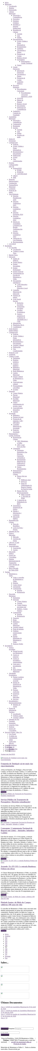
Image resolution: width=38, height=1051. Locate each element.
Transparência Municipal (13, 186)
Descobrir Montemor (12, 595)
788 (6, 949)
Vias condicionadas (17, 160)
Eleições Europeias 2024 (18, 213)
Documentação (18, 39)
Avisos (15, 157)
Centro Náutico (18, 393)
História (11, 8)
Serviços (15, 699)
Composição (17, 124)
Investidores (9, 646)
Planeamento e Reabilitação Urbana (17, 472)
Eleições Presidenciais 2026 (17, 198)
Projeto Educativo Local (22, 287)
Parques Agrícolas (16, 691)
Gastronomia (17, 588)
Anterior (7, 936)
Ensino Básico (17, 262)
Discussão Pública (16, 517)
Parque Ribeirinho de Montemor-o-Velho (17, 639)
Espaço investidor (12, 648)
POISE (19, 170)
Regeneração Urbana (17, 438)
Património (16, 358)
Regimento (16, 126)
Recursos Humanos (16, 86)
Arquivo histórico (15, 364)
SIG (14, 668)
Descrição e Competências (17, 16)
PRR (14, 177)
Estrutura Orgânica (16, 22)
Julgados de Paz (14, 531)
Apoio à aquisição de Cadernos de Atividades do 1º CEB (22, 317)
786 (6, 945)
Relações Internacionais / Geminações (14, 181)
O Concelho (13, 247)
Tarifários (20, 48)
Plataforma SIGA (18, 325)
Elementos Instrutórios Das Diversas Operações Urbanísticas (22, 454)
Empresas (16, 693)
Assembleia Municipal (12, 117)
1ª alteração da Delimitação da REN (22, 502)
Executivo (16, 19)
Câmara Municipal (12, 12)
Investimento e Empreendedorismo (15, 702)
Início (7, 2)
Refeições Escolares (20, 304)
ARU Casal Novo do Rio (21, 446)
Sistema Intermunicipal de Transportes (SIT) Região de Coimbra (14, 562)
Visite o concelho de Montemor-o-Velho (18, 579)
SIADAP (20, 98)
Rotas (15, 620)
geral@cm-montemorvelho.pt (21, 1042)
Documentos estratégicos (17, 282)
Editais (19, 37)
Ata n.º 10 (4, 1018)
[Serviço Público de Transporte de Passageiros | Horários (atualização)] (19, 795)
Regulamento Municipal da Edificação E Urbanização (21, 462)
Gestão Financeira (16, 68)
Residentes (8, 246)
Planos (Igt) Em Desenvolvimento (22, 492)
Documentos (21, 106)
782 (6, 938)
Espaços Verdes (18, 644)
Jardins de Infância (16, 259)
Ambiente (12, 354)
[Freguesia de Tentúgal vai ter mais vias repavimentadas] (19, 760)
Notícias (15, 144)
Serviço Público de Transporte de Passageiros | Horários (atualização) (15, 801)
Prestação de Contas (21, 55)
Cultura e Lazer (14, 356)
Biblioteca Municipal (16, 368)
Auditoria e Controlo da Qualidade (17, 113)
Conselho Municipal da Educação (17, 292)
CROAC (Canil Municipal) (14, 543)
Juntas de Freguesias (12, 140)
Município (8, 4)
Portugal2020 (17, 168)
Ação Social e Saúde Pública (13, 329)
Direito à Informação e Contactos (17, 513)
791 (6, 954)
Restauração (21, 592)
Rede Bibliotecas (18, 371)
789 (6, 951)
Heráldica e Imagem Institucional (17, 26)
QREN (15, 176)
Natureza (16, 618)
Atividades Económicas (13, 674)
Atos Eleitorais (13, 194)
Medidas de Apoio (16, 705)
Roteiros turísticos (16, 361)
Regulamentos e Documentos (18, 153)
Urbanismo (16, 448)
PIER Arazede (25, 494)
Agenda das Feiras (17, 540)
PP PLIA (24, 482)
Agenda (19, 34)
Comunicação (13, 142)
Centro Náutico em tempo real (22, 606)
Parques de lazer (18, 417)
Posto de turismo (18, 629)
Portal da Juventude (16, 431)
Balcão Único (13, 255)
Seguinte (7, 956)
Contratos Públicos (20, 82)
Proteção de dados (20, 1044)
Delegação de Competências (21, 108)
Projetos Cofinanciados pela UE (13, 164)
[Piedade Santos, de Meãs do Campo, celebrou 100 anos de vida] (19, 898)
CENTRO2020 (22, 174)
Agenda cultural (18, 627)
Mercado (16, 537)
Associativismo (14, 546)
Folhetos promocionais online (17, 633)
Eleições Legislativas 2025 (17, 209)
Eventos (15, 389)
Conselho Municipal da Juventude (17, 426)
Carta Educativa (22, 284)
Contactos (12, 189)
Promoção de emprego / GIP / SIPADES (18, 421)
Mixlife (22, 1049)
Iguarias (19, 590)
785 (6, 943)
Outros (19, 65)
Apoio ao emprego (16, 656)
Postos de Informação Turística (12, 710)
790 (6, 953)
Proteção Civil (13, 353)
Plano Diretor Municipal (17, 670)
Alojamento (16, 587)
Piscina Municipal (16, 396)
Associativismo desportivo (18, 409)
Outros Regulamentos (21, 468)
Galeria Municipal (16, 374)
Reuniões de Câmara (17, 31)
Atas (18, 36)
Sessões (15, 128)
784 (6, 941)
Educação (12, 257)
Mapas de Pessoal (20, 101)
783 (6, 940)
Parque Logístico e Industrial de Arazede (18, 679)
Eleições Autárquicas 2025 (17, 203)
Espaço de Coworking (12, 556)
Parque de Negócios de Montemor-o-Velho (17, 685)
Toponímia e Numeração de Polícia (17, 507)
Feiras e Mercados (12, 534)
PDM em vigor (26, 480)
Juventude (12, 413)
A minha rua (13, 736)
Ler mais (3, 792)
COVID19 (12, 244)
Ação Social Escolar (17, 300)
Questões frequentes (12, 722)
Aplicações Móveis (12, 742)
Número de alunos (16, 296)
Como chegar (17, 585)
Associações (17, 548)
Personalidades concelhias (17, 387)
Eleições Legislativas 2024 (17, 218)
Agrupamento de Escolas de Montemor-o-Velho (18, 276)
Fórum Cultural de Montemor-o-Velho (18, 378)
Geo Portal (12, 734)
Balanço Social (22, 58)
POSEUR (20, 172)
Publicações (17, 155)
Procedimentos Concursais (21, 90)
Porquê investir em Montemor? (18, 652)
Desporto (12, 391)
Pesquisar (4, 1028)
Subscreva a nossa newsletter (10, 1030)
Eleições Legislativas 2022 (17, 234)
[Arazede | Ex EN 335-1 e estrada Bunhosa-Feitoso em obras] (19, 862)
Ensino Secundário (16, 265)
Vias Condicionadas (17, 350)
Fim (6, 958)
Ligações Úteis (13, 725)
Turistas (7, 572)
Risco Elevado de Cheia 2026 (13, 569)
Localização (13, 6)
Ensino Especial (18, 271)
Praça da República (16, 525)
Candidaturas (17, 327)
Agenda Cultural (18, 345)
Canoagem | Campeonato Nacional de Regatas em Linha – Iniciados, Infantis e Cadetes (17, 830)
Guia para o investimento (17, 665)
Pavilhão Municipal (16, 399)
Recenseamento (18, 242)
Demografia (13, 10)
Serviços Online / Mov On (13, 732)
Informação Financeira (20, 71)
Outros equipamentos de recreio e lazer (18, 404)
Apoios (15, 550)
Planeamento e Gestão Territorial (26, 62)
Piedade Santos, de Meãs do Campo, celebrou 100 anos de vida (16, 903)
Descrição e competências (17, 121)
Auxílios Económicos (21, 311)
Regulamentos (21, 47)
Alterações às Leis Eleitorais (17, 239)
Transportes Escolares (20, 307)
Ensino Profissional (16, 269)
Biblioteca (16, 415)
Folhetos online (18, 716)
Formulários (21, 60)
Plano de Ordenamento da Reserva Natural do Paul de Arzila (26, 486)
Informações (17, 323)
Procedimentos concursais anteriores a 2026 (26, 94)
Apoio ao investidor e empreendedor (17, 660)
